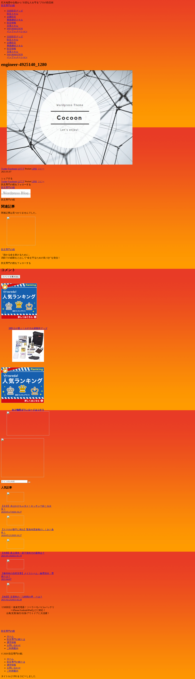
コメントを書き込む (10, 277)
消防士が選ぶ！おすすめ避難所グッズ (28, 328)
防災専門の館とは (16, 639)
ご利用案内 (12, 648)
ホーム (10, 636)
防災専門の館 (8, 249)
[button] (29, 482)
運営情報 (11, 642)
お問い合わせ (14, 645)
